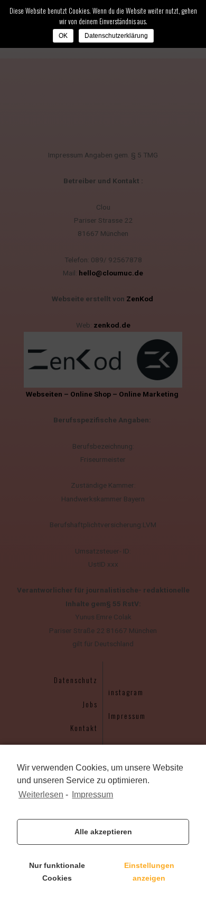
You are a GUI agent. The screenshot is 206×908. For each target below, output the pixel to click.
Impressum (92, 794)
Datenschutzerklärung (116, 36)
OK (63, 36)
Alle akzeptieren (103, 831)
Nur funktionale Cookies (57, 871)
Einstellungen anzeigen (149, 871)
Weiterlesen (40, 794)
